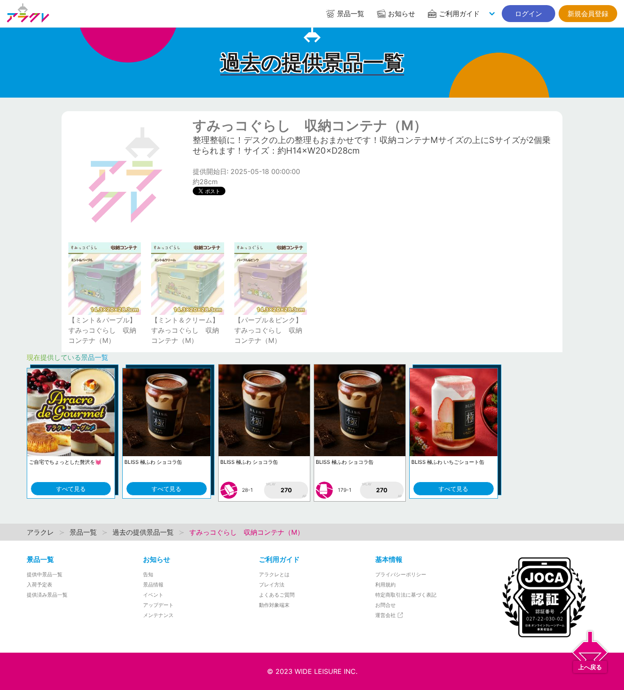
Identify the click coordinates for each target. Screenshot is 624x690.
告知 (148, 574)
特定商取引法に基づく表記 (405, 595)
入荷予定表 (39, 584)
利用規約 (385, 584)
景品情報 (153, 584)
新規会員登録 (588, 13)
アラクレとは (274, 574)
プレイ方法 (271, 584)
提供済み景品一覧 (47, 595)
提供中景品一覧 (44, 574)
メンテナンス (158, 615)
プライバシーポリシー (400, 574)
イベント (153, 595)
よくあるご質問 (277, 595)
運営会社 (386, 615)
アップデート (158, 605)
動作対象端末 (274, 605)
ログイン (528, 13)
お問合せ (385, 605)
